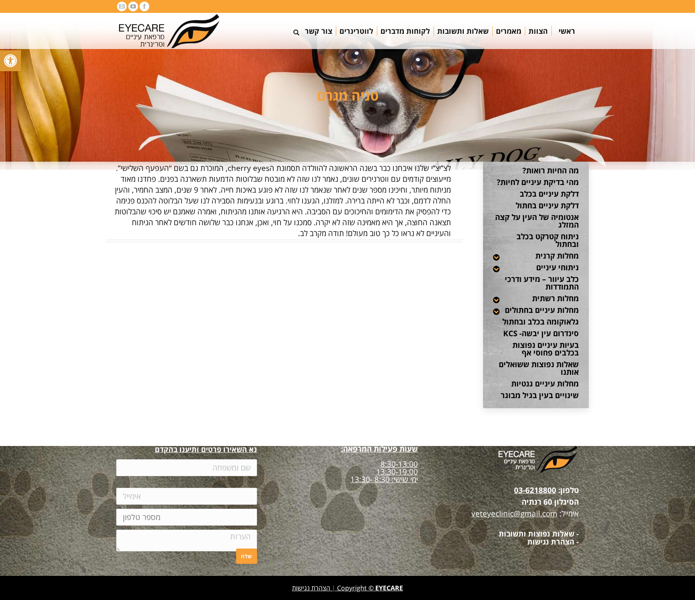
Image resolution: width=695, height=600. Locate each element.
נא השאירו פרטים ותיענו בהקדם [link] (206, 449)
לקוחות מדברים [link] (272, 280)
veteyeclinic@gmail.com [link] (514, 513)
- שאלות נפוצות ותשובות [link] (539, 533)
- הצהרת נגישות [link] (553, 542)
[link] (10, 60)
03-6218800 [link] (535, 490)
